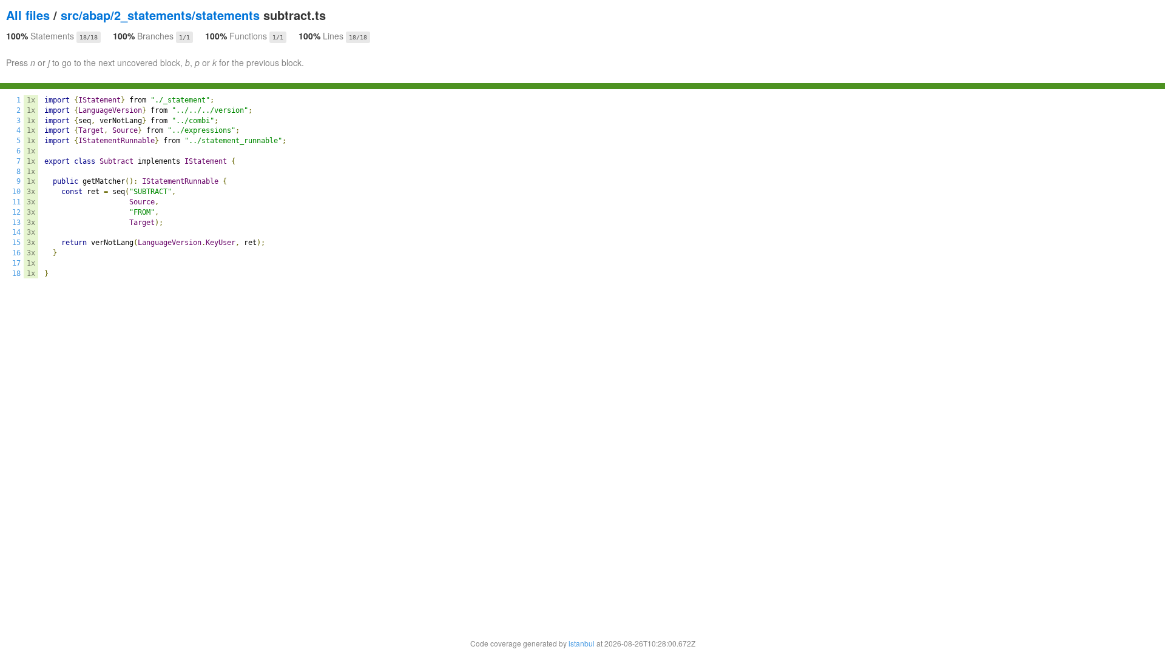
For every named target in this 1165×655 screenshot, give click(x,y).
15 (16, 242)
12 (16, 212)
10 (16, 191)
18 (16, 273)
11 (16, 202)
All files (28, 15)
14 (16, 232)
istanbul (582, 643)
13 (16, 222)
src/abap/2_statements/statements (160, 15)
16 (16, 253)
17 (16, 263)
